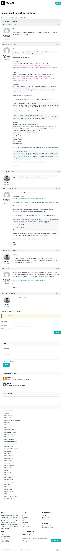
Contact (24, 524)
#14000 (58, 293)
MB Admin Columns (9, 417)
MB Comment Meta (9, 429)
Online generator (5, 536)
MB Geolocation (8, 451)
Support (3, 17)
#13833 (58, 24)
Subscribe (55, 540)
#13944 (58, 188)
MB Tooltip (7, 484)
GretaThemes (45, 517)
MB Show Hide (8, 467)
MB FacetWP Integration (10, 444)
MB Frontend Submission (12, 17)
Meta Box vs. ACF (47, 525)
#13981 (58, 250)
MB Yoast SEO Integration (11, 496)
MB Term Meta (8, 475)
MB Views (7, 494)
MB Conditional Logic (10, 432)
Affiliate (24, 519)
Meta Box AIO (8, 498)
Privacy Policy (17, 549)
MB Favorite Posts (9, 446)
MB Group (7, 453)
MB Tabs (6, 470)
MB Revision (7, 463)
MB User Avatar (8, 486)
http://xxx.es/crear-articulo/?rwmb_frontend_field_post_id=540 (29, 198)
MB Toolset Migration (10, 482)
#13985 (58, 268)
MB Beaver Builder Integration (12, 420)
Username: (4, 321)
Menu (58, 3)
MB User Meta (8, 489)
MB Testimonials (8, 477)
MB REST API (7, 460)
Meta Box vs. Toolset (47, 527)
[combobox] (31, 398)
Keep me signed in (8, 329)
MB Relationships (8, 458)
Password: (4, 325)
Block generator (5, 541)
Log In (57, 332)
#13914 (58, 44)
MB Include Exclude (9, 456)
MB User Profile (8, 491)
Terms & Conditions (26, 549)
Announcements (8, 410)
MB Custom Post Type (10, 434)
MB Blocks (7, 422)
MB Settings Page (9, 465)
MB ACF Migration (9, 415)
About (23, 515)
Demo (2, 534)
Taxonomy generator (7, 540)
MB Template (7, 472)
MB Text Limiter (8, 479)
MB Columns (7, 427)
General (6, 413)
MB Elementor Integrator (10, 441)
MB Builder (7, 425)
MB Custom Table (9, 437)
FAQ (23, 520)
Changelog (25, 522)
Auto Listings (45, 519)
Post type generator (6, 538)
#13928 (58, 171)
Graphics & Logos (26, 526)
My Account (25, 517)
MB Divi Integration (9, 439)
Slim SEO (44, 515)
